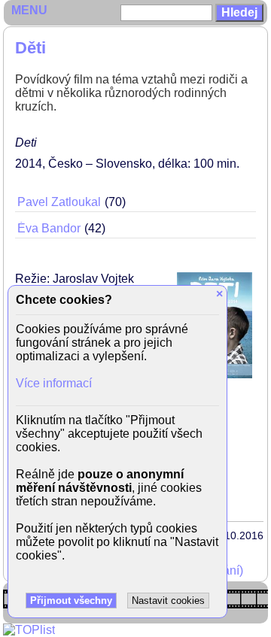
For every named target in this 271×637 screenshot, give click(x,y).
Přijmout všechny (71, 600)
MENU (29, 10)
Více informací (54, 383)
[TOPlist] (29, 629)
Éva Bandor (49, 228)
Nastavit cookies (168, 600)
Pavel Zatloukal (59, 202)
